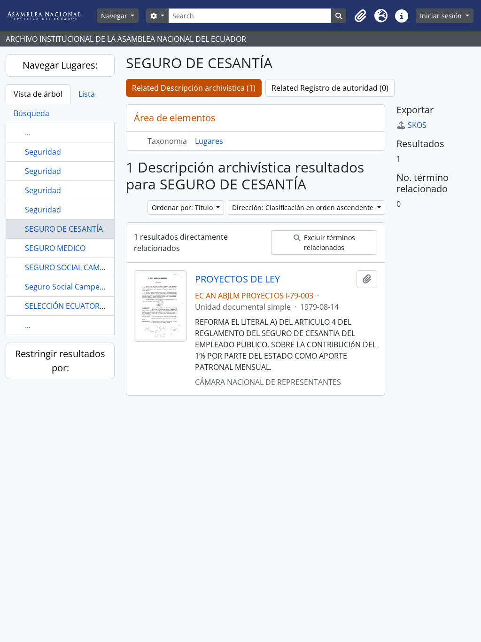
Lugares (209, 141)
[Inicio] (51, 16)
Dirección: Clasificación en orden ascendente (303, 207)
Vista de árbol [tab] (38, 94)
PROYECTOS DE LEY (237, 279)
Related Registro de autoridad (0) (330, 88)
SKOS (417, 125)
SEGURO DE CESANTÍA (64, 229)
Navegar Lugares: (60, 65)
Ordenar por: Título (183, 207)
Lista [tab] (86, 94)
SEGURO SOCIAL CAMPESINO (75, 267)
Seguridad (43, 152)
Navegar (115, 15)
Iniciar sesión (442, 15)
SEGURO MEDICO (55, 248)
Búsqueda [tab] (31, 113)
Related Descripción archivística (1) (194, 88)
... (28, 132)
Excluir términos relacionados (328, 242)
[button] (360, 16)
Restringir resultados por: (60, 360)
